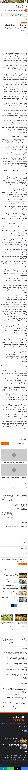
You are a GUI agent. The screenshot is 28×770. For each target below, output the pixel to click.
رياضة (21, 761)
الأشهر (14, 569)
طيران (5, 761)
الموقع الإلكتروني (24, 553)
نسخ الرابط (5, 443)
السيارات (14, 759)
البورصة (6, 757)
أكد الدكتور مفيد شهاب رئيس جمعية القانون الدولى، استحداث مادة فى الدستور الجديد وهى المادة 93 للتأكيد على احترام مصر (18, 658)
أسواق (7, 755)
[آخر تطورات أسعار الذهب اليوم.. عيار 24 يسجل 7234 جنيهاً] (23, 593)
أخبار (25, 755)
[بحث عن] (26, 6)
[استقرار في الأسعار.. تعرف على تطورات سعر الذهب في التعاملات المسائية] (23, 575)
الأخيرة (23, 569)
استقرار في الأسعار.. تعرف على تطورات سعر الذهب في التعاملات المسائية (21, 623)
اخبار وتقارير (20, 757)
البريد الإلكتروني (24, 548)
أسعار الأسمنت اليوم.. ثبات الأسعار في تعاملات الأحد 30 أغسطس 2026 (21, 638)
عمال (21, 764)
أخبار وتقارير (19, 19)
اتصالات (25, 757)
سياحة (18, 761)
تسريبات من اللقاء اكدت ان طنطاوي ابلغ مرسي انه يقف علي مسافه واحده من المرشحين (19, 676)
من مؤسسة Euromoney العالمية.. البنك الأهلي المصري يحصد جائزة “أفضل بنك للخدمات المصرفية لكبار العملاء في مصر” (10, 587)
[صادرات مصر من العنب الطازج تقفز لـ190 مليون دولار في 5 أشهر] (7, 617)
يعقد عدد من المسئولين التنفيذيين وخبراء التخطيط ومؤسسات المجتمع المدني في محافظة (19, 665)
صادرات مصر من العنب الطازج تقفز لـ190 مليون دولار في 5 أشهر (7, 623)
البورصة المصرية (23, 759)
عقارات (25, 764)
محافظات (14, 764)
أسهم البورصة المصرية (13, 755)
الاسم (25, 542)
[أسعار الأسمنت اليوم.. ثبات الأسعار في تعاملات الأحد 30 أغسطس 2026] (23, 581)
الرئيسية (24, 19)
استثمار (15, 757)
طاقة (8, 761)
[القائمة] (1, 6)
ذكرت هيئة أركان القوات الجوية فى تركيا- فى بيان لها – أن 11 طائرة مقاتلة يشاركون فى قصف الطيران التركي (7, 513)
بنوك (10, 759)
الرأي (18, 759)
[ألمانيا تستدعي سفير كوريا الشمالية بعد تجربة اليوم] (21, 490)
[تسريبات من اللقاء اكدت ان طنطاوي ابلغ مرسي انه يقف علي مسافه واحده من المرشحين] (4, 676)
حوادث (25, 761)
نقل (10, 764)
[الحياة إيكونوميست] (19, 6)
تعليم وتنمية (5, 759)
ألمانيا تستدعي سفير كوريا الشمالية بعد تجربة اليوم (22, 496)
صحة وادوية (13, 761)
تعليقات (4, 569)
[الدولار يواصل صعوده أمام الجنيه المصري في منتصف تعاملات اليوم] (23, 599)
